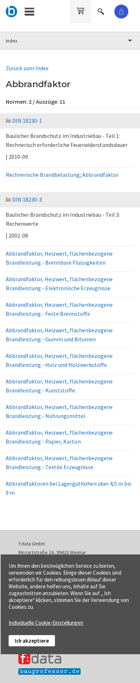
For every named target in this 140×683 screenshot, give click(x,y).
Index (11, 40)
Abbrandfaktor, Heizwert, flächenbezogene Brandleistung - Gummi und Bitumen (59, 335)
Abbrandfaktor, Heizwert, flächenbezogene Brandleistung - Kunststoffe (59, 386)
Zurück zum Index (27, 68)
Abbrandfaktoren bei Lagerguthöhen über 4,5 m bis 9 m (68, 488)
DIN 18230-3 (27, 199)
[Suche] (102, 10)
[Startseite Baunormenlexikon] (11, 10)
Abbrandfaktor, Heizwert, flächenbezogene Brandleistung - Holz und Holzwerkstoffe (59, 360)
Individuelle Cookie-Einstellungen (46, 622)
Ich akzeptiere (32, 640)
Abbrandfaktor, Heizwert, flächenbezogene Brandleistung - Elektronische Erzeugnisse (59, 283)
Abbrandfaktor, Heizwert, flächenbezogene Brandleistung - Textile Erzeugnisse (59, 462)
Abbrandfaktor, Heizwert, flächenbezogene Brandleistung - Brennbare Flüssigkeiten (59, 258)
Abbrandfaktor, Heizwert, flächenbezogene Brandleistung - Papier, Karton (59, 437)
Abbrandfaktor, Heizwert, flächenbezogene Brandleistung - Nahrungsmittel (59, 411)
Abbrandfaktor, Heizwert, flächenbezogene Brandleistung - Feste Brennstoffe (59, 309)
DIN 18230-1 (27, 120)
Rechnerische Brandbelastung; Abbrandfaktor (62, 174)
